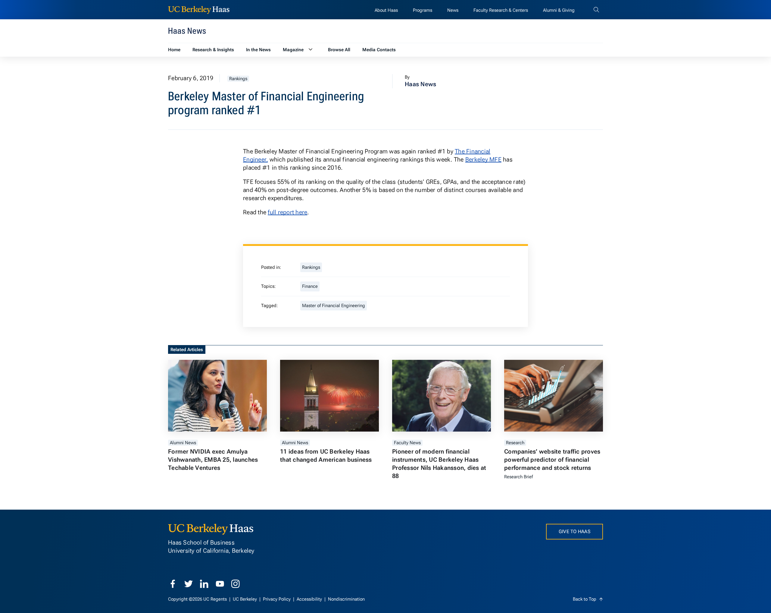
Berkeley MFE (483, 159)
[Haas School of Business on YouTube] (220, 584)
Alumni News (183, 442)
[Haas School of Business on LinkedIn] (204, 584)
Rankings (238, 78)
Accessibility (310, 599)
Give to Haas (574, 531)
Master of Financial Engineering (333, 305)
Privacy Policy (277, 599)
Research (515, 442)
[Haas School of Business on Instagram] (235, 584)
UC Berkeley (245, 599)
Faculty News (407, 442)
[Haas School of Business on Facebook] (173, 584)
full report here (287, 212)
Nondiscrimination (346, 599)
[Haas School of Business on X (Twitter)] (188, 584)
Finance (310, 286)
